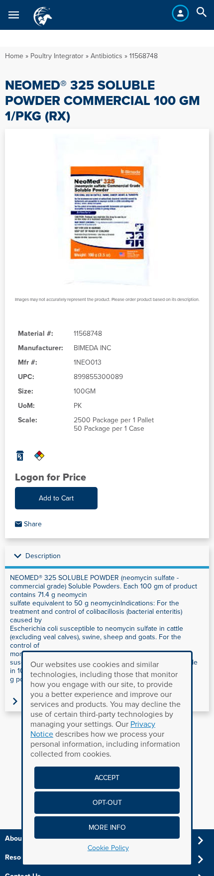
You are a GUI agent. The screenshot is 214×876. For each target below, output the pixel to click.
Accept (107, 778)
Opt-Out (107, 802)
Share (32, 524)
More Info (107, 827)
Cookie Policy (108, 848)
